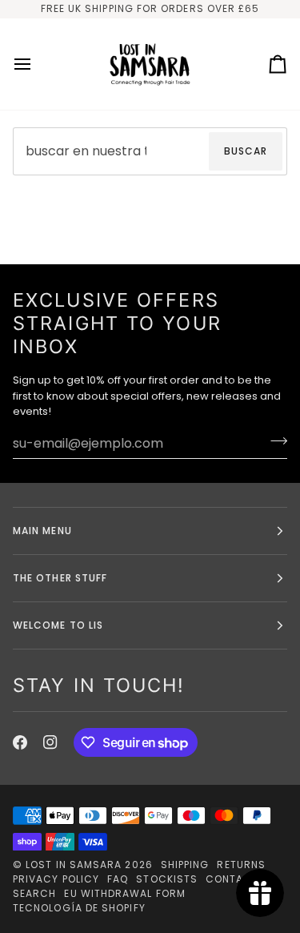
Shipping (185, 864)
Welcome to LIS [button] (58, 625)
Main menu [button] (42, 530)
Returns (241, 864)
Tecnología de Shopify (79, 908)
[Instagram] (50, 742)
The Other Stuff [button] (60, 578)
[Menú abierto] (37, 64)
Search (34, 893)
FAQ (117, 879)
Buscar (245, 151)
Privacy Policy (56, 879)
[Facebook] (20, 742)
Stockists (167, 879)
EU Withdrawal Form (124, 893)
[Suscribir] (274, 441)
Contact (232, 879)
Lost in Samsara (74, 864)
